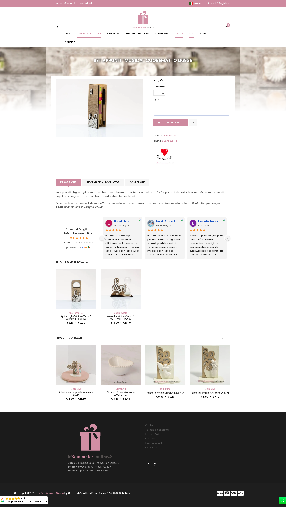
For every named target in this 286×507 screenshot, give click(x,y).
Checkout (151, 447)
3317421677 (104, 466)
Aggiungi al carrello (171, 122)
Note (156, 99)
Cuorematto (171, 135)
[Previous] (102, 238)
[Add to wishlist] (193, 122)
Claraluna (76, 388)
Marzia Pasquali (165, 221)
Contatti (150, 425)
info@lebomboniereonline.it (76, 3)
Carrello (150, 438)
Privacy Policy (153, 434)
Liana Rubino (122, 221)
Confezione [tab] (137, 182)
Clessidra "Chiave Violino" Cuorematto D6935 (120, 317)
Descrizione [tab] (68, 182)
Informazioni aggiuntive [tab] (103, 182)
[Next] (227, 238)
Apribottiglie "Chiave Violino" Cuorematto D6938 (76, 317)
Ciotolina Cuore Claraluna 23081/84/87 (121, 393)
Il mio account (153, 443)
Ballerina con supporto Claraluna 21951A (76, 393)
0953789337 (87, 466)
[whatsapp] (282, 500)
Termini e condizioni (157, 429)
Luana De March (208, 221)
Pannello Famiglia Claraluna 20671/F (210, 392)
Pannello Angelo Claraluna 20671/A (165, 392)
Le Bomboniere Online (50, 493)
